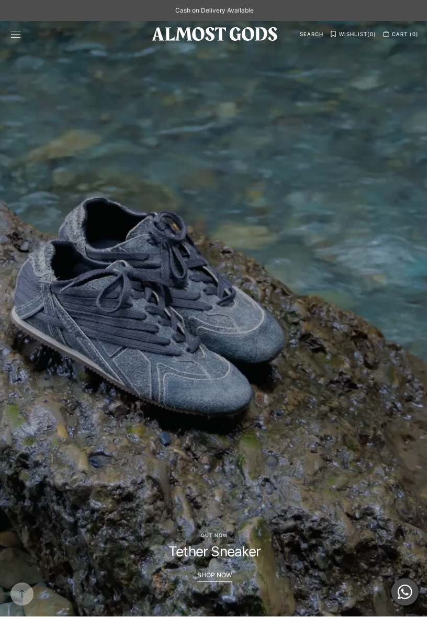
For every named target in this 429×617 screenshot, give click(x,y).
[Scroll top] (21, 593)
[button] (15, 33)
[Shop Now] (210, 318)
